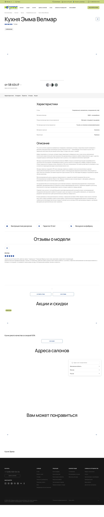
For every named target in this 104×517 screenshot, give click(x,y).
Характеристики (9, 95)
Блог (38, 484)
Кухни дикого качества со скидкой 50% (20, 335)
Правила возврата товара (59, 484)
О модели (18, 95)
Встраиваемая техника (74, 474)
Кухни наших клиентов (58, 476)
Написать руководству (61, 7)
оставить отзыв (41, 294)
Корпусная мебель (57, 479)
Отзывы (30, 95)
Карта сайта (71, 500)
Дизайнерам (57, 1)
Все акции (52, 341)
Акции (27, 7)
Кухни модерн (56, 471)
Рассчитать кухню (93, 7)
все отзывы (63, 294)
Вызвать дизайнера (80, 1)
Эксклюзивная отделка (58, 482)
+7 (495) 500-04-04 (94, 1)
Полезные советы (41, 482)
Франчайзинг (72, 7)
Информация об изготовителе (44, 487)
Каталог (22, 7)
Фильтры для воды (73, 476)
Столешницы (72, 471)
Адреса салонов (43, 7)
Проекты (24, 95)
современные (9, 29)
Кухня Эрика (9, 451)
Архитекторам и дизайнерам (92, 476)
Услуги (34, 7)
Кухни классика (56, 474)
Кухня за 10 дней (68, 1)
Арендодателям (89, 479)
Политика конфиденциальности (60, 500)
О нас (51, 7)
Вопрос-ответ (40, 474)
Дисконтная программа (90, 484)
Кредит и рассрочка (89, 471)
